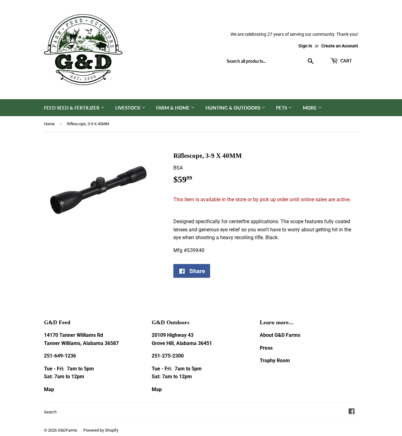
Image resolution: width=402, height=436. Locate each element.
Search (50, 412)
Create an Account (339, 45)
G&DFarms (67, 430)
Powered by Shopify (100, 430)
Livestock (128, 107)
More (310, 107)
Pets (282, 107)
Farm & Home (173, 107)
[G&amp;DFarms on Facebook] (351, 412)
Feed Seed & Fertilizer (72, 107)
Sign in (305, 45)
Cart (346, 60)
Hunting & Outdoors (233, 107)
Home (49, 123)
